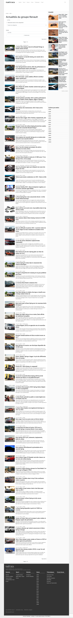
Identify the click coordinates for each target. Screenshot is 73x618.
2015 (49, 118)
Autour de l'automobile (52, 583)
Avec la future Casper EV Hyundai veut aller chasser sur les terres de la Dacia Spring (30, 458)
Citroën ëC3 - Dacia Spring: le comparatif (27, 366)
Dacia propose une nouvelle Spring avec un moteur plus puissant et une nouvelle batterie (30, 138)
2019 (49, 109)
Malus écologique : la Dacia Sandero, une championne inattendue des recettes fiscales (63, 79)
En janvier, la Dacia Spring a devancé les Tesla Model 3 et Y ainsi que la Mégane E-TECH (31, 469)
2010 (37, 601)
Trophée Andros (19, 574)
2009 (49, 131)
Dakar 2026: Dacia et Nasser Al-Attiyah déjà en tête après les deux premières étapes (63, 40)
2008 (49, 133)
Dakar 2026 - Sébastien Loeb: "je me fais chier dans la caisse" (63, 31)
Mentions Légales (28, 609)
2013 (49, 122)
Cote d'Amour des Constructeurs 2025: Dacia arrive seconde (63, 86)
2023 (37, 579)
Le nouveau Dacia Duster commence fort (26, 283)
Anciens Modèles (30, 576)
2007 (49, 135)
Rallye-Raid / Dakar (20, 576)
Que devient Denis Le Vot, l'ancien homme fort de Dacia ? (63, 46)
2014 (49, 120)
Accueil (7, 13)
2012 (49, 124)
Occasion (49, 581)
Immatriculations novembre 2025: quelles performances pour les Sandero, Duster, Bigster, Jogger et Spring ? (31, 98)
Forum (42, 2)
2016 (37, 591)
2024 (37, 578)
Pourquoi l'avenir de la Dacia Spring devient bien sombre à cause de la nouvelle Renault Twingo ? (31, 127)
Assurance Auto (50, 574)
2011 (49, 126)
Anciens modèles (9, 576)
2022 (37, 581)
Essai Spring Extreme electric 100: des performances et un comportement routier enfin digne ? (30, 67)
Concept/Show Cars (10, 579)
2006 (49, 137)
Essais (7, 581)
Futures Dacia (9, 578)
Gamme (7, 574)
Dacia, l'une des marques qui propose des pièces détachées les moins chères (28, 148)
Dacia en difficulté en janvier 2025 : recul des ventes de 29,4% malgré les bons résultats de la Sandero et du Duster (31, 229)
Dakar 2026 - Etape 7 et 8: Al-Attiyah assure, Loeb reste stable (63, 16)
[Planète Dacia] (10, 2)
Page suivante (44, 39)
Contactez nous (19, 609)
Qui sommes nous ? (10, 609)
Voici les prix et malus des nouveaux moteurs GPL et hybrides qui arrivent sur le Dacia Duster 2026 (63, 71)
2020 (37, 584)
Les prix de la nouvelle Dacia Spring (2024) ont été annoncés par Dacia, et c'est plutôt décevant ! (29, 376)
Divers (17, 578)
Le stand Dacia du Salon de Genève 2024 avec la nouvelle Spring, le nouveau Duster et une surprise (29, 428)
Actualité (50, 12)
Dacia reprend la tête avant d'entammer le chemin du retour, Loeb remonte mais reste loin (63, 24)
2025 (37, 576)
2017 (49, 113)
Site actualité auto (10, 612)
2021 (37, 583)
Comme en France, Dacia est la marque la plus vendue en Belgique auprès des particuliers (31, 519)
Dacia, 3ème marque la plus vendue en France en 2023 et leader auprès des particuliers (31, 540)
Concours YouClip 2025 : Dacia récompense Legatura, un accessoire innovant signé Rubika (31, 187)
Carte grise (49, 576)
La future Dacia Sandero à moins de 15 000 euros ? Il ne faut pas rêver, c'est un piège (31, 158)
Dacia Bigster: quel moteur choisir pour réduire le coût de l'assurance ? (63, 53)
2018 (49, 111)
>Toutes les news (64, 91)
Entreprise (28, 574)
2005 (49, 139)
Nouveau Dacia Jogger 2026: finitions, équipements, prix (31, 118)
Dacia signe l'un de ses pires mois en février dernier (29, 419)
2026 (37, 574)
